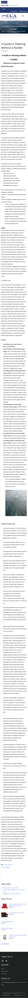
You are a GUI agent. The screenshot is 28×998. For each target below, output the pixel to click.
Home (3, 31)
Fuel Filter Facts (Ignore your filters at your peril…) (17, 935)
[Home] (9, 16)
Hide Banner (14, 11)
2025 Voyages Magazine (7, 928)
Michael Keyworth (7, 864)
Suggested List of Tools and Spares (12, 893)
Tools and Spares (5, 867)
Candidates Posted (13, 5)
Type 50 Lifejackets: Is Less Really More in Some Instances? (17, 904)
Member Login (23, 11)
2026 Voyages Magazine (7, 921)
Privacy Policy (4, 971)
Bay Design (23, 995)
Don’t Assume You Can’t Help (11, 888)
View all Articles (5, 943)
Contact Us (4, 974)
